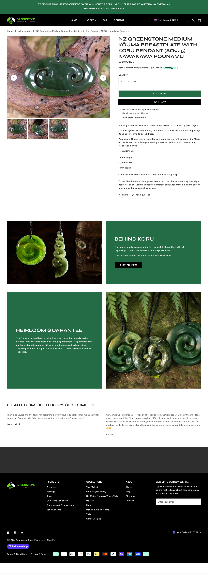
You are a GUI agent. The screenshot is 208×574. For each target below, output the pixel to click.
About (129, 487)
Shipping (130, 496)
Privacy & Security (40, 554)
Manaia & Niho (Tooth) (97, 509)
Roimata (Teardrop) (96, 491)
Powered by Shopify (44, 540)
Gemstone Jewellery (57, 500)
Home (10, 31)
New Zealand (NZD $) (168, 20)
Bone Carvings (54, 509)
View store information (134, 118)
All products (24, 31)
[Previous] (14, 78)
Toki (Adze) (92, 487)
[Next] (103, 78)
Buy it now (160, 101)
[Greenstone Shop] (21, 20)
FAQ (128, 491)
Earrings (51, 491)
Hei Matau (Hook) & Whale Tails (102, 496)
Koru (88, 505)
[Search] (187, 20)
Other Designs (93, 518)
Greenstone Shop (24, 540)
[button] (199, 20)
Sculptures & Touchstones (60, 505)
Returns (130, 500)
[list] (58, 77)
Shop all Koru (128, 265)
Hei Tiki (90, 500)
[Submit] (197, 501)
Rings (49, 496)
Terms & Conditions (17, 554)
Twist (89, 514)
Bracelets (51, 487)
